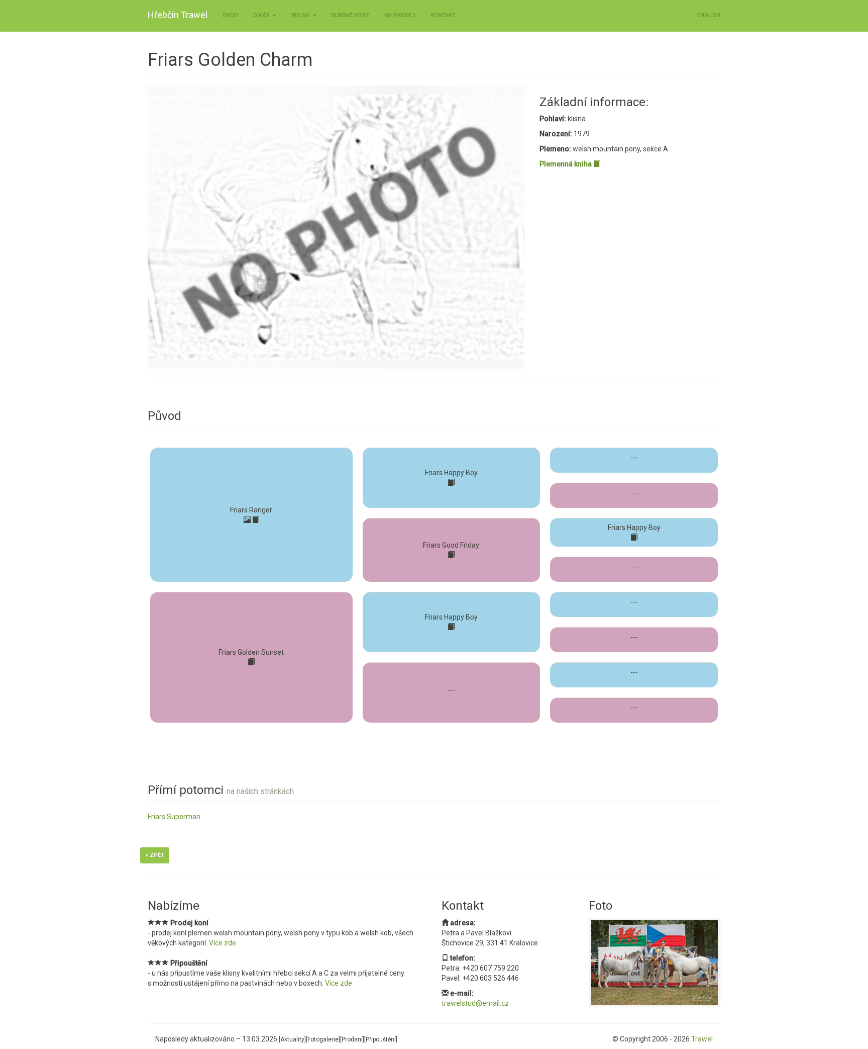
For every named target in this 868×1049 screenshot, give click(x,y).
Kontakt (443, 15)
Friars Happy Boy (451, 473)
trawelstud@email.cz (475, 1003)
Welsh (301, 15)
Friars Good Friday (451, 545)
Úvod (230, 15)
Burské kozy (350, 15)
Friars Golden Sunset (251, 652)
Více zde (222, 943)
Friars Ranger (251, 510)
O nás (262, 15)
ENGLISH (708, 15)
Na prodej (399, 15)
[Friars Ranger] (247, 520)
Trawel (702, 1039)
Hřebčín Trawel (177, 15)
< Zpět (154, 855)
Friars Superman (174, 817)
